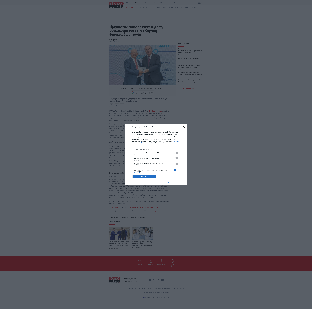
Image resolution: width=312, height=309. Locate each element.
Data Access (156, 182)
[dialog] (156, 154)
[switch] (176, 153)
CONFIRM (144, 176)
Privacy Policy (165, 182)
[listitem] (156, 149)
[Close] (184, 127)
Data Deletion (146, 182)
